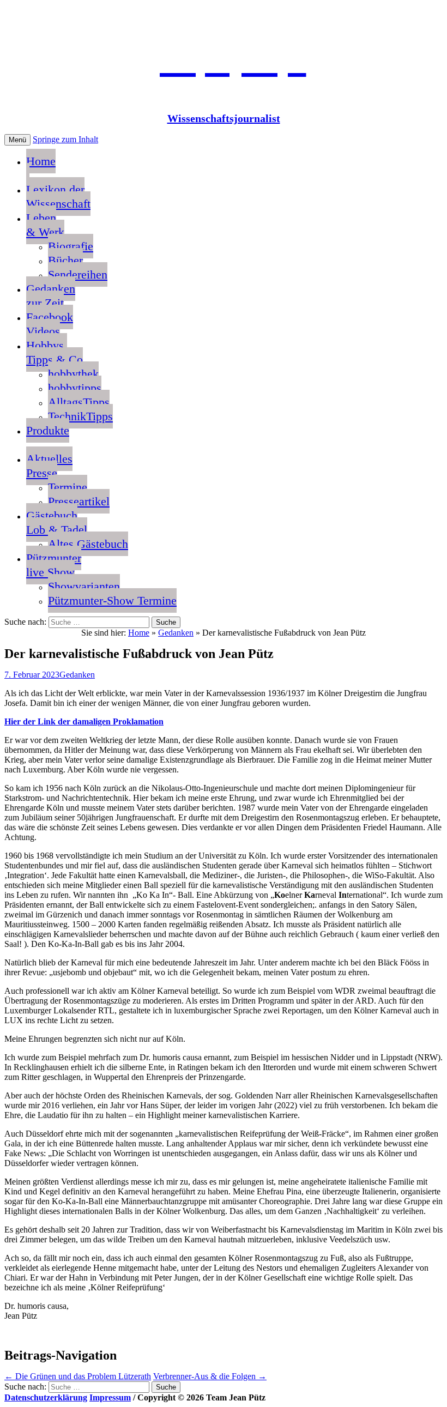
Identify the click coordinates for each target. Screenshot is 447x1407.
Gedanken (176, 632)
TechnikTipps (80, 416)
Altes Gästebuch (88, 544)
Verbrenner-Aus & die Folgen (210, 1376)
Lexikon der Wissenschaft (58, 196)
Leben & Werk (45, 225)
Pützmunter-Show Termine (112, 600)
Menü (17, 140)
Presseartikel (79, 501)
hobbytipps (74, 388)
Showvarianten (84, 586)
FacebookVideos (49, 324)
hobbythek (73, 374)
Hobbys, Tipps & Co (54, 352)
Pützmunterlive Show (53, 565)
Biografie (70, 246)
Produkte (47, 430)
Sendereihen (77, 274)
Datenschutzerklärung (45, 1397)
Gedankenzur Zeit (50, 296)
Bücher (65, 260)
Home (41, 161)
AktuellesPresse (49, 466)
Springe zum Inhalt (65, 139)
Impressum (110, 1397)
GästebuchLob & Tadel (56, 522)
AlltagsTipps (79, 402)
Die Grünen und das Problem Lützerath (77, 1376)
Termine (67, 487)
